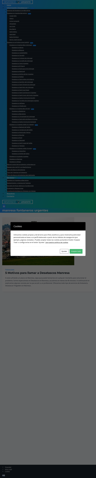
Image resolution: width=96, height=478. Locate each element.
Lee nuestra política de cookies (56, 242)
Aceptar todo (76, 251)
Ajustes (64, 251)
